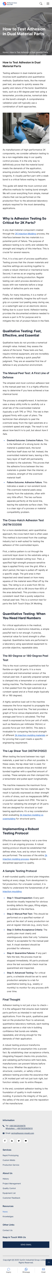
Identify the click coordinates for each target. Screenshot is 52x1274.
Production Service (11, 1165)
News (5, 1212)
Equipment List (9, 1193)
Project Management (12, 1183)
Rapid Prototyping (11, 1155)
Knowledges (8, 1216)
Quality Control (9, 1188)
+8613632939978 (17, 1126)
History (6, 1179)
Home (5, 52)
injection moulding (12, 891)
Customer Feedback (11, 1198)
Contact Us (7, 1230)
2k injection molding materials (30, 735)
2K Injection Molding (25, 233)
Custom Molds (9, 1160)
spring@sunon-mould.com (22, 1133)
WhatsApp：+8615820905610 (19, 1128)
